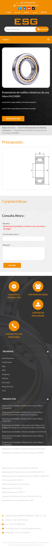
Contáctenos (7, 362)
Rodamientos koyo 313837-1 (13, 492)
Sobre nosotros (8, 358)
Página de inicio (8, 127)
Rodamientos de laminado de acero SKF (18, 500)
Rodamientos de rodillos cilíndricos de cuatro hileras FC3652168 (22, 437)
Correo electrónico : (12, 234)
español (26, 12)
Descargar (6, 382)
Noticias (5, 378)
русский (17, 12)
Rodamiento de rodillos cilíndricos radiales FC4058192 (23, 449)
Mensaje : (7, 245)
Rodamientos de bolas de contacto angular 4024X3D (23, 453)
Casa (4, 390)
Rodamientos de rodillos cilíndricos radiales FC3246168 (24, 432)
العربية (35, 12)
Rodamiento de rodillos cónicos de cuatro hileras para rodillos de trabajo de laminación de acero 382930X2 (23, 426)
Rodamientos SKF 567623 (12, 488)
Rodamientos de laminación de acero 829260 (20, 468)
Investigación (13, 118)
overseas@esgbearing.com (28, 5)
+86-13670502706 (21, 520)
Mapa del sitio (7, 387)
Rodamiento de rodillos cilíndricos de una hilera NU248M (24, 227)
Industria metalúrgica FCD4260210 (16, 484)
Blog (3, 366)
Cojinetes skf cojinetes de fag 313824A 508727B (21, 496)
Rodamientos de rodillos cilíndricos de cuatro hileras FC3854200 (22, 443)
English (8, 12)
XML (4, 370)
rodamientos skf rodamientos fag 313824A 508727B (23, 472)
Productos (6, 374)
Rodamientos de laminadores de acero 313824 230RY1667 (25, 476)
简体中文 (44, 12)
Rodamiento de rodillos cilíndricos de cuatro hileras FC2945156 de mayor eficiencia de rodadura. (22, 413)
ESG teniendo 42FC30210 (12, 480)
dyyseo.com (39, 545)
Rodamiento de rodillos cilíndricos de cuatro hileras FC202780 (22, 420)
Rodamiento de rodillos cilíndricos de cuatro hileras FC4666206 (22, 407)
